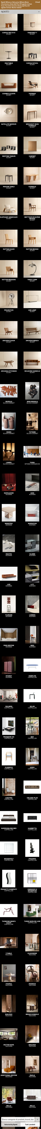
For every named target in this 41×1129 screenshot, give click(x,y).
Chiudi (37, 2)
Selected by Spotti (10, 1124)
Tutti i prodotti (30, 1124)
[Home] (5, 12)
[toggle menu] (39, 12)
